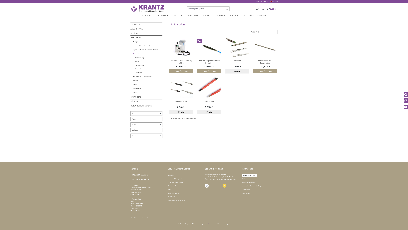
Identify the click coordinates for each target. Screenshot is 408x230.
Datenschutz (246, 189)
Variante (135, 130)
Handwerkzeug (139, 58)
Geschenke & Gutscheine (176, 200)
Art (133, 113)
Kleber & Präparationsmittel (142, 46)
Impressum (246, 193)
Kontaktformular (147, 218)
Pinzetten (237, 61)
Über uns (171, 175)
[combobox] (205, 8)
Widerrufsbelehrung (248, 182)
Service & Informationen (179, 169)
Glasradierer (209, 101)
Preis (134, 136)
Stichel (137, 61)
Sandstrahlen (139, 69)
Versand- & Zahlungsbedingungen (253, 186)
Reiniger (135, 42)
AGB (243, 179)
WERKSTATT (135, 38)
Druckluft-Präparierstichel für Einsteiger (209, 62)
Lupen (135, 84)
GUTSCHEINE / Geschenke (141, 106)
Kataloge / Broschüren (175, 182)
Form (134, 119)
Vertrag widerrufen (249, 175)
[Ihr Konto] (263, 8)
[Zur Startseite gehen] (146, 8)
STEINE (133, 93)
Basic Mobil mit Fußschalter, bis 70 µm (181, 62)
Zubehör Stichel (139, 65)
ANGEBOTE (135, 24)
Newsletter (171, 197)
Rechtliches (247, 169)
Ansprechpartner (173, 193)
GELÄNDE (134, 33)
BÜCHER (134, 101)
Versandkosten (208, 224)
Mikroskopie (137, 88)
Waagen (135, 80)
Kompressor (138, 72)
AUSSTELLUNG (136, 29)
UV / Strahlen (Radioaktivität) (142, 76)
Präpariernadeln (181, 101)
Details (237, 71)
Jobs (169, 189)
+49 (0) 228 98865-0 (139, 175)
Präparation (137, 54)
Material (135, 124)
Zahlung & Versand (214, 169)
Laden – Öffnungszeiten (176, 179)
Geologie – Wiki (173, 186)
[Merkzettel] (257, 8)
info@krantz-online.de (139, 179)
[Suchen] (227, 8)
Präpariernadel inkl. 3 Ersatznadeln (265, 62)
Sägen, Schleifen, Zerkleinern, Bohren (145, 50)
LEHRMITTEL (135, 97)
